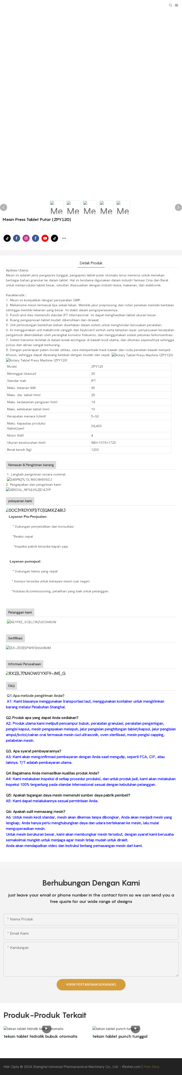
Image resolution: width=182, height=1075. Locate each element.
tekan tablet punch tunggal (119, 1036)
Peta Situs (151, 1067)
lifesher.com (131, 1067)
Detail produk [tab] (91, 263)
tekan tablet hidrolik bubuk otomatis (40, 1036)
